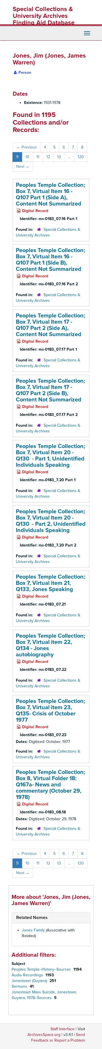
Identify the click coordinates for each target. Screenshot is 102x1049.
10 (27, 156)
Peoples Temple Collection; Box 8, (50, 785)
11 (38, 156)
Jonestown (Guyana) (30, 980)
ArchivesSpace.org (43, 1034)
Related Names (32, 917)
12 (48, 156)
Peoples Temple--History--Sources (42, 969)
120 (81, 156)
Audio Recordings (28, 975)
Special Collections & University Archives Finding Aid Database (44, 15)
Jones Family (33, 930)
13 (59, 156)
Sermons (20, 986)
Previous (26, 147)
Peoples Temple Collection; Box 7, (50, 194)
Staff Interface (62, 1029)
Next (22, 166)
